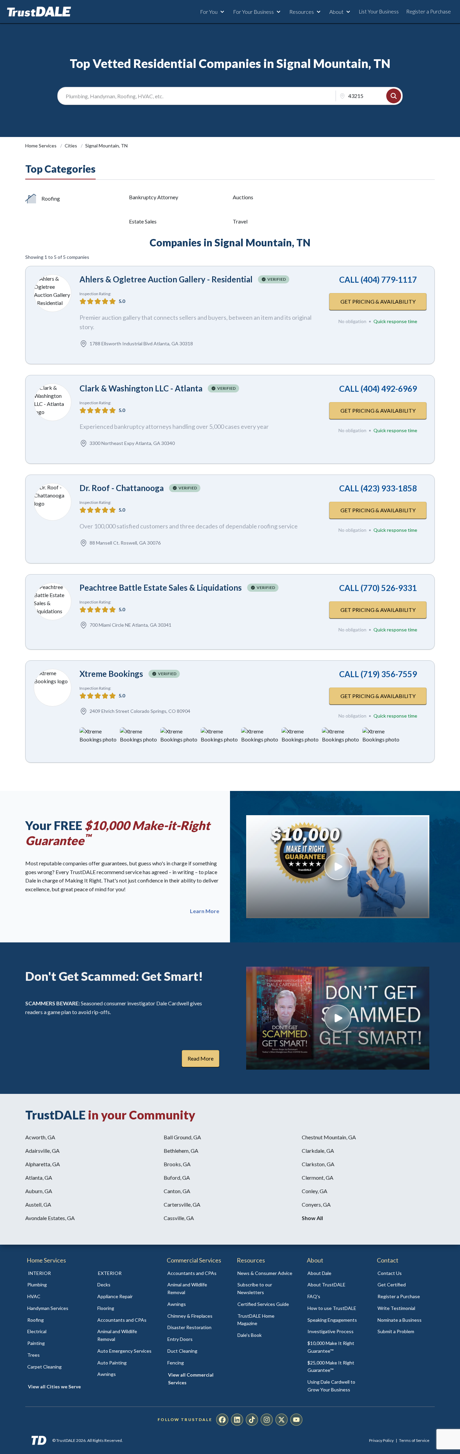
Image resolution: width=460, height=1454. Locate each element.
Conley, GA (314, 1191)
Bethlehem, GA (181, 1150)
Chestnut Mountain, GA (329, 1137)
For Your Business (253, 11)
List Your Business (379, 11)
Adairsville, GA (42, 1150)
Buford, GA (177, 1177)
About (336, 11)
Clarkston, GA (318, 1164)
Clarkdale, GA (318, 1150)
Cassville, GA (179, 1218)
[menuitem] (55, 1285)
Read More (200, 1058)
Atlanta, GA (38, 1177)
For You (209, 11)
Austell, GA (38, 1204)
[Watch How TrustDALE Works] (337, 1018)
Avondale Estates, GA (50, 1218)
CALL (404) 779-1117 (378, 279)
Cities (71, 145)
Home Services (41, 145)
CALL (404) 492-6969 (378, 388)
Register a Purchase (428, 11)
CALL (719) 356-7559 (378, 674)
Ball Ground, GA (182, 1137)
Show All (312, 1218)
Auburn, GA (38, 1191)
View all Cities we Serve (54, 1386)
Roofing (50, 198)
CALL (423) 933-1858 (378, 488)
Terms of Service (414, 1440)
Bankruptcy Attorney (153, 197)
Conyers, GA (316, 1204)
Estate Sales (143, 221)
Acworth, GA (40, 1137)
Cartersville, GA (182, 1204)
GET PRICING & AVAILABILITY (378, 301)
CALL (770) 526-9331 (378, 588)
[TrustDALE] (39, 12)
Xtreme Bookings (111, 674)
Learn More (204, 911)
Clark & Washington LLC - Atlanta (140, 388)
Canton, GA (177, 1191)
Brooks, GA (177, 1164)
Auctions (243, 197)
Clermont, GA (317, 1177)
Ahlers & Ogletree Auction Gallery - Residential (166, 279)
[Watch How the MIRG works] (337, 866)
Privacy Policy (381, 1440)
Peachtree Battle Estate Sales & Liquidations (160, 587)
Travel (240, 221)
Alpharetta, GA (42, 1164)
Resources (301, 11)
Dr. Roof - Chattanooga (121, 488)
